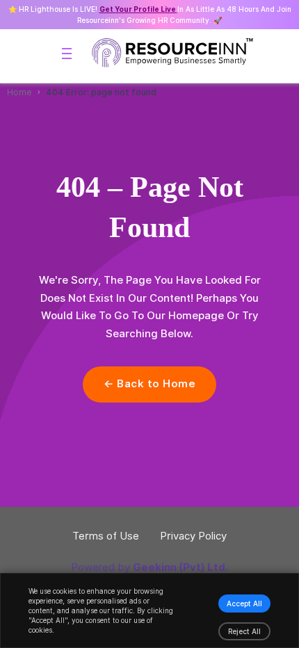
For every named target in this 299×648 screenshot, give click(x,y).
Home (19, 92)
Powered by (149, 567)
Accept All (244, 603)
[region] (149, 610)
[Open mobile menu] (67, 53)
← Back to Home (149, 384)
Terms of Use (105, 536)
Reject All (244, 631)
